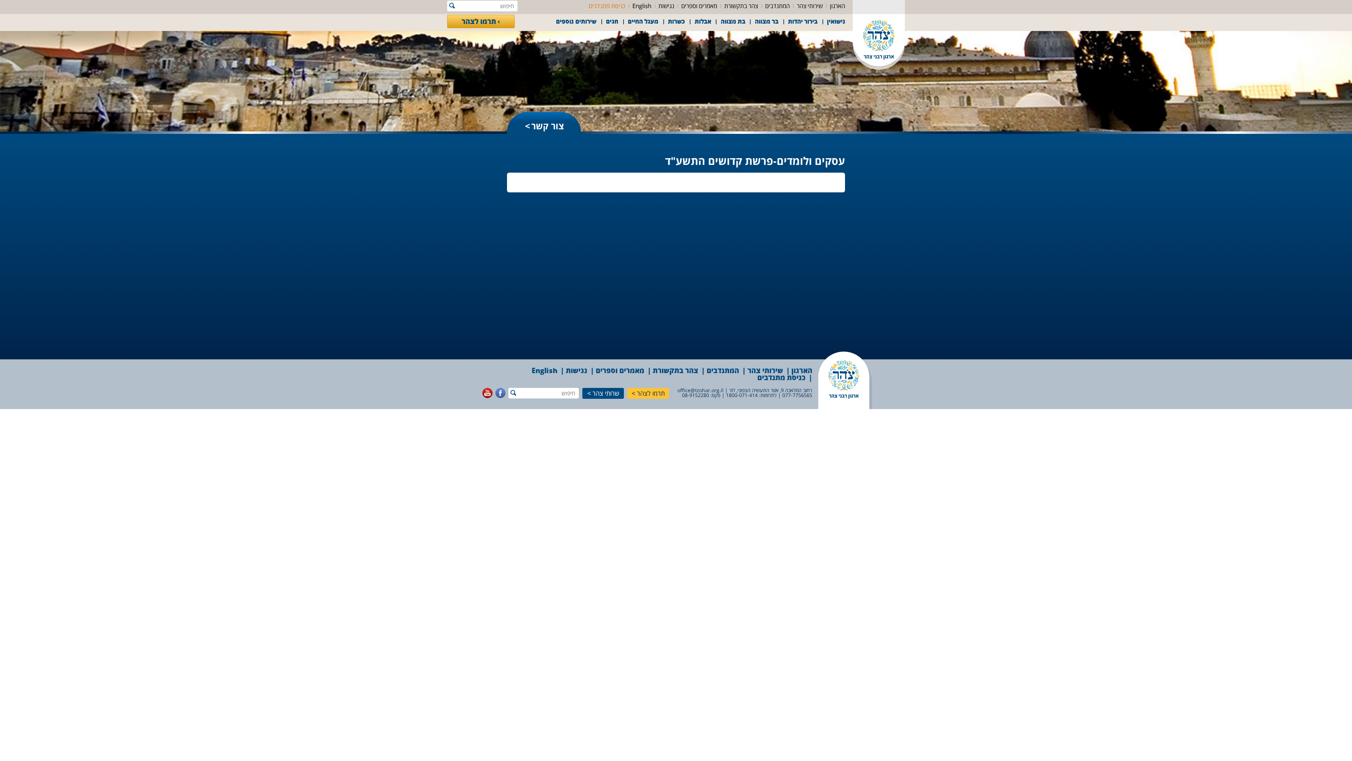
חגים (612, 21)
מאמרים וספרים (699, 6)
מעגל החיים (643, 21)
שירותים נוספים (576, 21)
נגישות (666, 6)
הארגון (837, 6)
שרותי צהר (606, 393)
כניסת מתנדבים (607, 6)
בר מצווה (766, 21)
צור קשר (547, 126)
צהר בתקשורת (741, 6)
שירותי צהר (810, 6)
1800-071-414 (742, 395)
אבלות (703, 21)
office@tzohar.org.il (700, 390)
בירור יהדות (803, 21)
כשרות (676, 21)
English (641, 6)
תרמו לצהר (479, 21)
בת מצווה (733, 21)
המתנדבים (777, 6)
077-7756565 (797, 395)
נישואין (836, 21)
